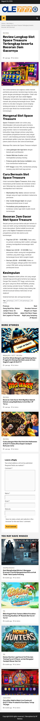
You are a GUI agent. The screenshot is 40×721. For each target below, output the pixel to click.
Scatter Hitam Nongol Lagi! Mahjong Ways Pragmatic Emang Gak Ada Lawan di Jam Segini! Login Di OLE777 (19, 360)
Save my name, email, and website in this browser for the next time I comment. (19, 520)
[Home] (4, 18)
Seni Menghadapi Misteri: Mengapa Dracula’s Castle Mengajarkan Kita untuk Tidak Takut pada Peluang (19, 572)
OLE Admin (15, 58)
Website (8, 509)
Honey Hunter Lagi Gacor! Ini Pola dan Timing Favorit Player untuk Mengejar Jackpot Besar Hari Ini (18, 659)
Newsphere (29, 716)
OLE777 (13, 355)
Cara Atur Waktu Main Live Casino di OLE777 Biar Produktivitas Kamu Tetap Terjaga (18, 702)
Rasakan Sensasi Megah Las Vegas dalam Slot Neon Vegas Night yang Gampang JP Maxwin (28, 312)
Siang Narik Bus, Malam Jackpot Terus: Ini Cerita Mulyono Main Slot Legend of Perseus (11, 310)
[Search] (37, 18)
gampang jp (10, 300)
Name (7, 493)
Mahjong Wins (7, 355)
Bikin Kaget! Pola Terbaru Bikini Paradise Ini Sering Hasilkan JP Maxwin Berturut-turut (19, 616)
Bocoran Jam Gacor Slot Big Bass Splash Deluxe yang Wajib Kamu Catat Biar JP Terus (19, 402)
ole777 (17, 300)
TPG (4, 611)
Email (7, 501)
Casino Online (6, 698)
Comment (8, 468)
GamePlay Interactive (8, 567)
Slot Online (6, 33)
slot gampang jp (24, 300)
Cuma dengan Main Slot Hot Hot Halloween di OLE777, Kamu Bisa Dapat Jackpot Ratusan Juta (20, 444)
